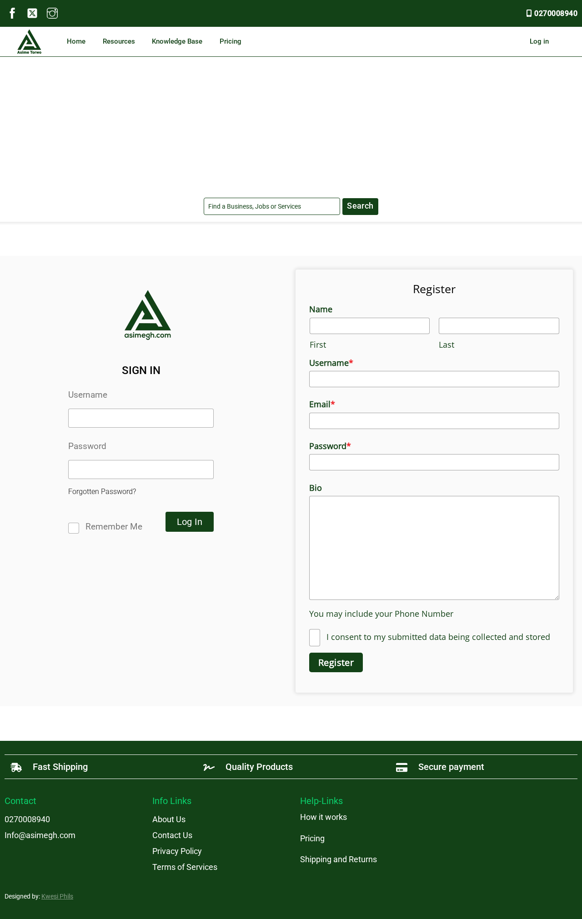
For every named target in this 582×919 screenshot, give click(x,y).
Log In (189, 521)
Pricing (230, 41)
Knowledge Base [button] (177, 41)
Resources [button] (119, 41)
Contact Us (172, 835)
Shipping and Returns (338, 859)
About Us (169, 819)
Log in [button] (539, 41)
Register (336, 662)
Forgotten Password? (102, 491)
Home (76, 41)
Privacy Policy (177, 851)
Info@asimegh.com (40, 835)
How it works (323, 817)
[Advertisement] (291, 125)
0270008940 (555, 13)
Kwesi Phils (57, 896)
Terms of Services (184, 867)
